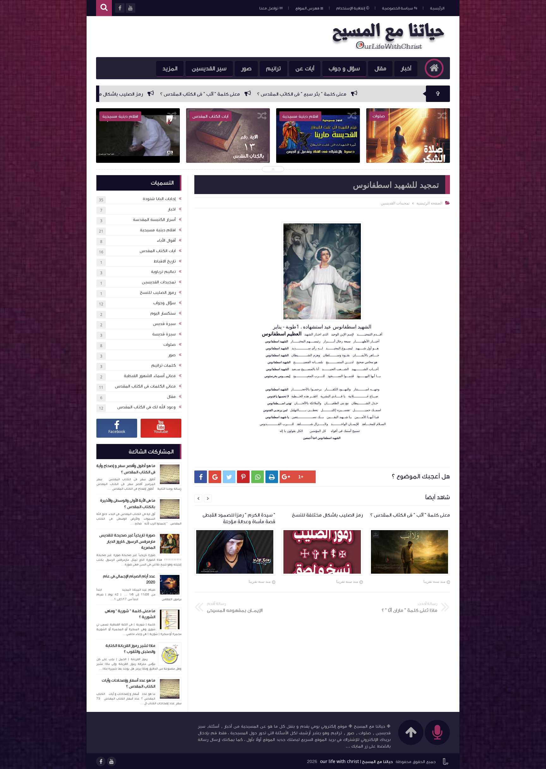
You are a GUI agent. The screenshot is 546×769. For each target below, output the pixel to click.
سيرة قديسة (164, 334)
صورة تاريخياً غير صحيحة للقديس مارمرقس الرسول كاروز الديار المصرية (127, 541)
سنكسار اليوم (163, 313)
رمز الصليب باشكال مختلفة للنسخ (193, 94)
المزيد (169, 68)
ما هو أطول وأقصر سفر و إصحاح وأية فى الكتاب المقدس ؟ (125, 469)
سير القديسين (209, 68)
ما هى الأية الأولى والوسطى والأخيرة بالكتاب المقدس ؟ (127, 504)
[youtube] (111, 761)
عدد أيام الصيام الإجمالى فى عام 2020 (129, 579)
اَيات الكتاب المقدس (158, 251)
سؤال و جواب (344, 68)
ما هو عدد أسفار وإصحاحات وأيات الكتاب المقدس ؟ (128, 683)
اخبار (172, 209)
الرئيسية (437, 8)
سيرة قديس (164, 324)
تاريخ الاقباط (165, 261)
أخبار (406, 68)
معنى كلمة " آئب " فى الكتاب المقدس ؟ (286, 94)
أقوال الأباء (166, 240)
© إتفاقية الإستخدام (352, 8)
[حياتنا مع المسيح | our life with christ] (391, 47)
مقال (380, 68)
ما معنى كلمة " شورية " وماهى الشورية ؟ (130, 614)
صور (246, 68)
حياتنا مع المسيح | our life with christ (356, 762)
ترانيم (273, 68)
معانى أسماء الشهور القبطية (150, 376)
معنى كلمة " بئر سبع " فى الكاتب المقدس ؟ (387, 94)
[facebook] (101, 761)
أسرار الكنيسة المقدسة (154, 219)
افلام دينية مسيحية (158, 230)
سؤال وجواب (164, 303)
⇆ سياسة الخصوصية (399, 8)
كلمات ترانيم (163, 365)
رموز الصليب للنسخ (158, 292)
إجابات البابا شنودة (159, 199)
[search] (104, 8)
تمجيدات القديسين (159, 282)
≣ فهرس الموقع (309, 8)
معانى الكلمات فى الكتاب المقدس (145, 386)
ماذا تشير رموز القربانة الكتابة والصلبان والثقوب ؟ (130, 649)
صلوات (169, 344)
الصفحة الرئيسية (429, 203)
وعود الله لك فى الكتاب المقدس (146, 407)
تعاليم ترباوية (163, 272)
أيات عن (304, 68)
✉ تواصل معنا (271, 8)
